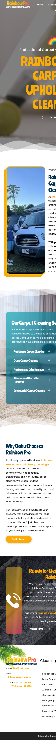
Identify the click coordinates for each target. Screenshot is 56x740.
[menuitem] (38, 4)
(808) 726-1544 (21, 668)
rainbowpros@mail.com (19, 677)
